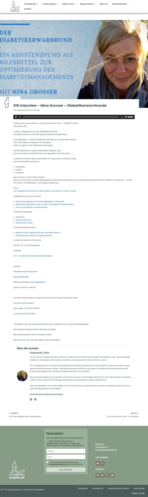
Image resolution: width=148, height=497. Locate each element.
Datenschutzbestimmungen (57, 464)
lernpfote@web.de (37, 282)
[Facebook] (31, 399)
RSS (25, 126)
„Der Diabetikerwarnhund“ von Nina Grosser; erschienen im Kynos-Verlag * (45, 191)
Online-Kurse (68, 4)
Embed (75, 123)
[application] (74, 117)
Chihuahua (19, 217)
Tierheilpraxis (30, 4)
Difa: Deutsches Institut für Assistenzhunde (33, 235)
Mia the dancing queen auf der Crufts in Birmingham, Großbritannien (44, 204)
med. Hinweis (139, 488)
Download (43, 123)
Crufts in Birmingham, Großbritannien (31, 207)
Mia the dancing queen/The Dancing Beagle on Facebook (40, 201)
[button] (5, 492)
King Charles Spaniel (24, 222)
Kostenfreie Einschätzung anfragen (46, 394)
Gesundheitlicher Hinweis (118, 488)
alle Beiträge (23, 277)
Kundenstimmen (119, 4)
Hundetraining (49, 4)
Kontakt (27, 9)
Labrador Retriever (23, 220)
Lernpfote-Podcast (27, 287)
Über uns (104, 4)
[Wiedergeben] (16, 117)
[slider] (131, 117)
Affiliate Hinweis (138, 493)
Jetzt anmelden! (66, 470)
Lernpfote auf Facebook (23, 303)
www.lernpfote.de (29, 271)
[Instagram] (35, 399)
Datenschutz (97, 488)
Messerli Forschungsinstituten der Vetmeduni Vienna (37, 232)
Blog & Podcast (86, 4)
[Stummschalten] (126, 117)
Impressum (83, 488)
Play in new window (29, 123)
